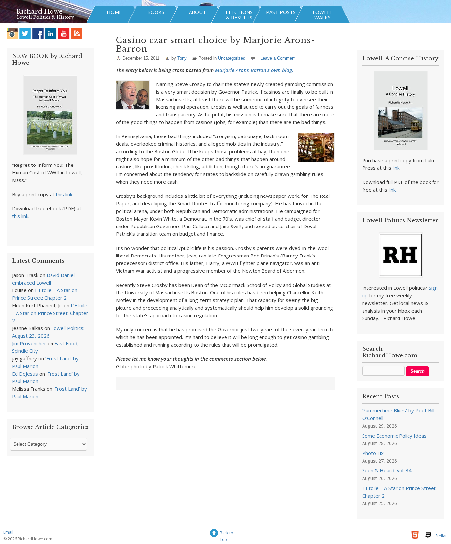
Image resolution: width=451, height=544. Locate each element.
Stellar (441, 536)
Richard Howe (40, 11)
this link (64, 194)
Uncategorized (231, 58)
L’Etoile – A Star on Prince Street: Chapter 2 (50, 313)
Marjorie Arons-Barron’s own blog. (254, 70)
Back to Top (226, 534)
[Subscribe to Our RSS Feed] (77, 33)
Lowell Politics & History (45, 17)
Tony (182, 58)
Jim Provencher (29, 343)
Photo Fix (373, 453)
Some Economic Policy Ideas (394, 435)
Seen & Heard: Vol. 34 (387, 470)
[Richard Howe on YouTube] (64, 33)
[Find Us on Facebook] (38, 33)
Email (8, 532)
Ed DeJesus (25, 373)
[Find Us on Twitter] (25, 33)
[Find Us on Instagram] (12, 33)
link (396, 168)
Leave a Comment (277, 58)
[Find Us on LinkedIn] (51, 33)
